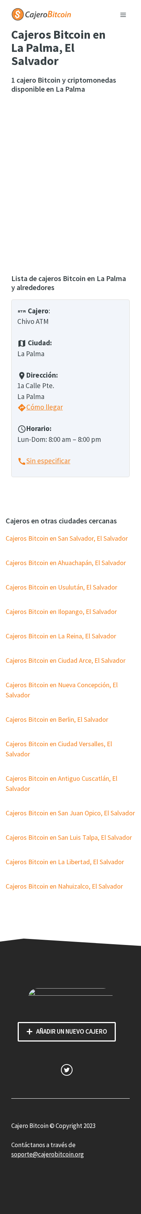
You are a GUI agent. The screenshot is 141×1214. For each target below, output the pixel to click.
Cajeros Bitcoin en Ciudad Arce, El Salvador (66, 660)
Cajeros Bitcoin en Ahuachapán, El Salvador (66, 562)
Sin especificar (43, 460)
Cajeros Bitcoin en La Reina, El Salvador (61, 636)
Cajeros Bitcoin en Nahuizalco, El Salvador (64, 886)
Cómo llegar (40, 406)
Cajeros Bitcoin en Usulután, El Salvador (61, 587)
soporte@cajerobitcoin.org (47, 1154)
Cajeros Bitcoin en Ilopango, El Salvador (61, 611)
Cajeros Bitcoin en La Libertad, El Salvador (65, 861)
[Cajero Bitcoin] (41, 13)
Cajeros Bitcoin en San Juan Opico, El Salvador (70, 813)
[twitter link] (67, 1070)
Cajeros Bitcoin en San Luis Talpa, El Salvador (69, 837)
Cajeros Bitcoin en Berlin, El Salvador (57, 719)
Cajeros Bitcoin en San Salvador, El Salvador (67, 538)
